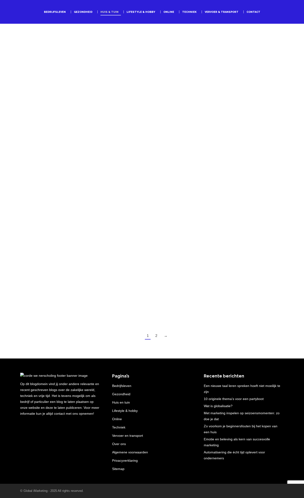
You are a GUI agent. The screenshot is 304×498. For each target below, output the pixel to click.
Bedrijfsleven (43, 117)
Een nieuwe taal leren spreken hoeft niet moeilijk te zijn (242, 389)
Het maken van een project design (60, 202)
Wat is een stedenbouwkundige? (58, 110)
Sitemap (118, 469)
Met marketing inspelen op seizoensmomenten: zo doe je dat (242, 416)
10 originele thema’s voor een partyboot (234, 399)
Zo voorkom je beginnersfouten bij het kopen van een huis (240, 429)
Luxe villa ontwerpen (225, 294)
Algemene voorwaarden (130, 452)
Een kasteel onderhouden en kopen (151, 294)
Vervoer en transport (127, 435)
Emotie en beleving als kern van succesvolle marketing (237, 442)
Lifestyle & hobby (125, 411)
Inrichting (59, 210)
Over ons (119, 444)
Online (117, 419)
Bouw (58, 117)
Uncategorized (77, 210)
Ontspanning (223, 117)
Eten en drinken (59, 301)
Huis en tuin (42, 210)
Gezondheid (121, 394)
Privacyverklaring (125, 460)
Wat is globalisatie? (218, 406)
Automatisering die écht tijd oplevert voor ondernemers (234, 455)
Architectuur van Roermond (233, 202)
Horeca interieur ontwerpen (52, 294)
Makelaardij (132, 301)
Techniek (118, 427)
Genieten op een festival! (230, 110)
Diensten (70, 117)
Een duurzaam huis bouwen (142, 202)
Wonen (93, 210)
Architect (26, 117)
